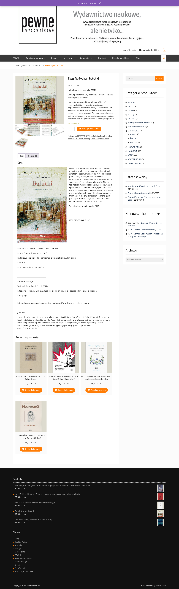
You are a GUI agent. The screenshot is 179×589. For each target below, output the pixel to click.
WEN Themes (161, 585)
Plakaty (131, 114)
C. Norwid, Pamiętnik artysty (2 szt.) (146, 229)
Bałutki (96, 136)
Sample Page (21, 561)
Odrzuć (97, 3)
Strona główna (21, 65)
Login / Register (130, 50)
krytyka (133, 138)
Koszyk (66, 58)
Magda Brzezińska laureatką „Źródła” (144, 186)
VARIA (130, 155)
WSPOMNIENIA (134, 159)
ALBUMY (131, 102)
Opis (22, 156)
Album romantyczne (137, 126)
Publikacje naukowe (35, 58)
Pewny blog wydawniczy (138, 193)
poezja (133, 142)
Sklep (53, 58)
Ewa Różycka (105, 136)
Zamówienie (86, 58)
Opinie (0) (32, 156)
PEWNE (16, 58)
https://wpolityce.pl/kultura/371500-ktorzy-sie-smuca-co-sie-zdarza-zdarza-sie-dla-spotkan (57, 291)
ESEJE (130, 106)
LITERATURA (36, 65)
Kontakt (102, 58)
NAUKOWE (132, 151)
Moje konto (20, 552)
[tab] (22, 155)
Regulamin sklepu (120, 58)
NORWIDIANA (134, 147)
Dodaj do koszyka (90, 128)
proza (130, 110)
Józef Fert (21, 312)
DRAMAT (131, 118)
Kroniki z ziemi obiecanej (79, 138)
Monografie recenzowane (139, 122)
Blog (138, 58)
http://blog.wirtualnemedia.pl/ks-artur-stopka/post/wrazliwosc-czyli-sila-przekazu (53, 303)
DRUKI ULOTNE (134, 163)
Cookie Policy (21, 542)
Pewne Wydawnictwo (100, 138)
